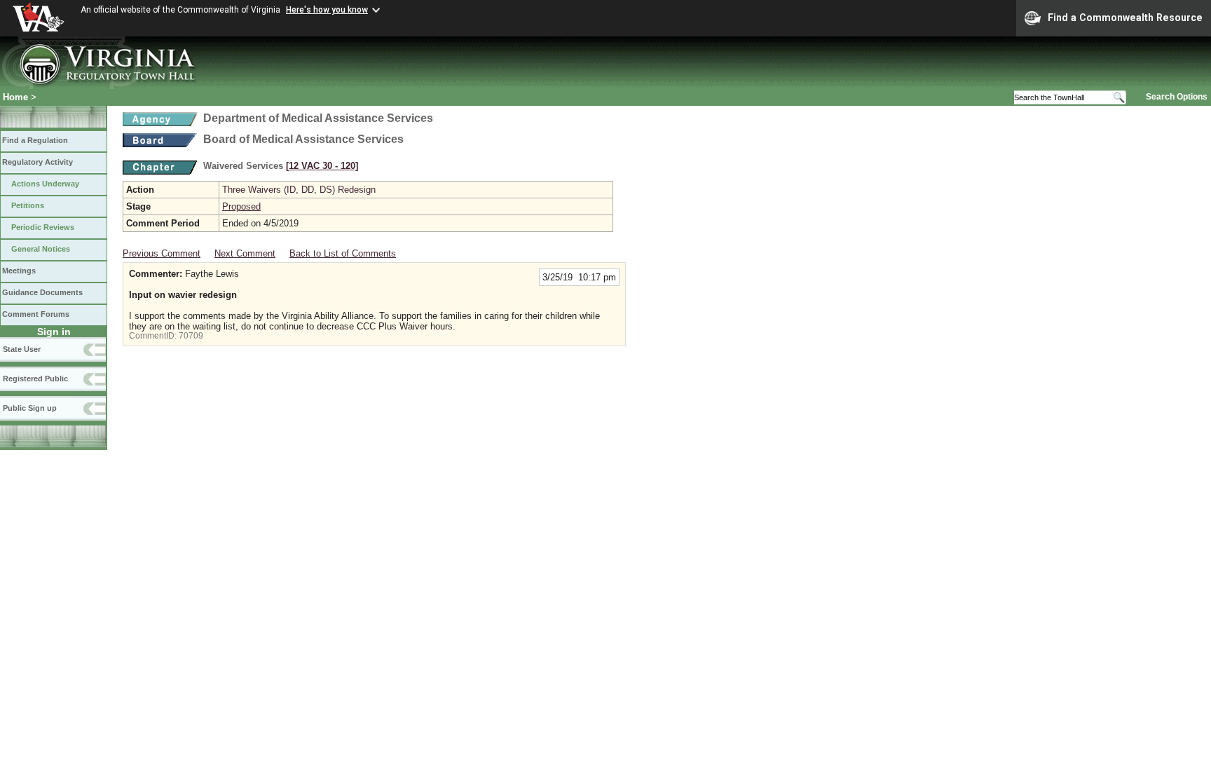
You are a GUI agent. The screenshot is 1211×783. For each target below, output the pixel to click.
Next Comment (244, 253)
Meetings (19, 270)
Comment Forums (35, 314)
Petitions (27, 205)
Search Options (1176, 97)
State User (22, 349)
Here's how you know (327, 10)
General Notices (40, 249)
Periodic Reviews (42, 227)
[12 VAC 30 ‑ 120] (322, 166)
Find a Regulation (35, 140)
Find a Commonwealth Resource (1125, 17)
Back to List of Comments (342, 253)
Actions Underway (45, 183)
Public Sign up (30, 408)
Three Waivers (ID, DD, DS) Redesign (299, 189)
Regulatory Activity (37, 162)
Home (15, 97)
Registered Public (35, 378)
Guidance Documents (42, 292)
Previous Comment (161, 253)
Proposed (241, 206)
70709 (191, 336)
